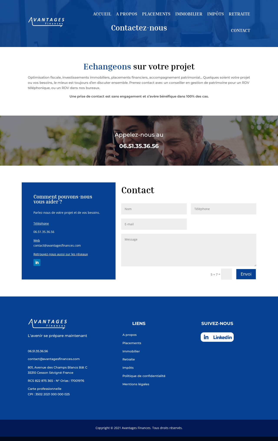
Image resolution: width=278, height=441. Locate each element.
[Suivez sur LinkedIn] (36, 262)
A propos (126, 14)
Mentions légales (135, 384)
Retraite (239, 14)
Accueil (102, 14)
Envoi (246, 274)
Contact (240, 30)
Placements (156, 14)
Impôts (215, 14)
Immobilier (188, 14)
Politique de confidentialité (143, 376)
